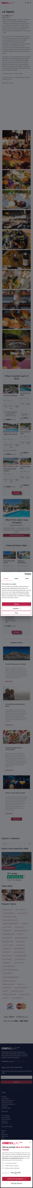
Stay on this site (16, 1183)
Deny (16, 613)
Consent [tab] (6, 578)
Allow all (16, 604)
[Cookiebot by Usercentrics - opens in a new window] (24, 574)
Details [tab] (16, 578)
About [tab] (27, 578)
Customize (15, 608)
